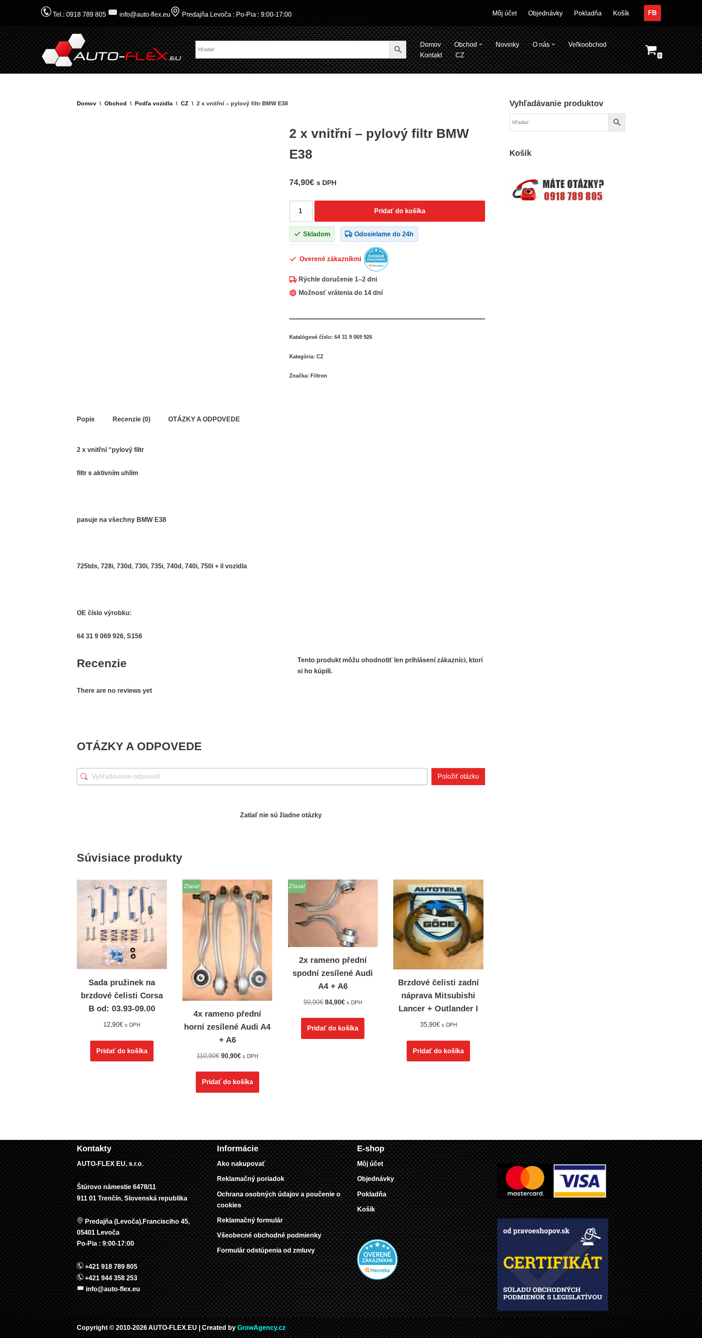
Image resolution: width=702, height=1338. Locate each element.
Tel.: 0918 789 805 (78, 14)
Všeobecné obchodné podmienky (269, 1235)
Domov (430, 44)
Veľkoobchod (587, 44)
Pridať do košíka (399, 210)
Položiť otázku (458, 776)
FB (652, 12)
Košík (621, 13)
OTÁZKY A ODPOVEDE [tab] (204, 419)
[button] (480, 44)
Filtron (318, 376)
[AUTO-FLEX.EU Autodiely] (112, 50)
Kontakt (431, 55)
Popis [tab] (86, 419)
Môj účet (504, 13)
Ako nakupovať (241, 1163)
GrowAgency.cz (261, 1327)
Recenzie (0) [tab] (131, 419)
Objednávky (545, 13)
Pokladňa (588, 13)
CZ (459, 55)
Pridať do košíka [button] (121, 1051)
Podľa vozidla (154, 103)
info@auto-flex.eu (144, 14)
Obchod (115, 103)
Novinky (507, 44)
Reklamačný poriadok (250, 1178)
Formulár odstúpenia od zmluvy (266, 1250)
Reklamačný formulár (250, 1220)
